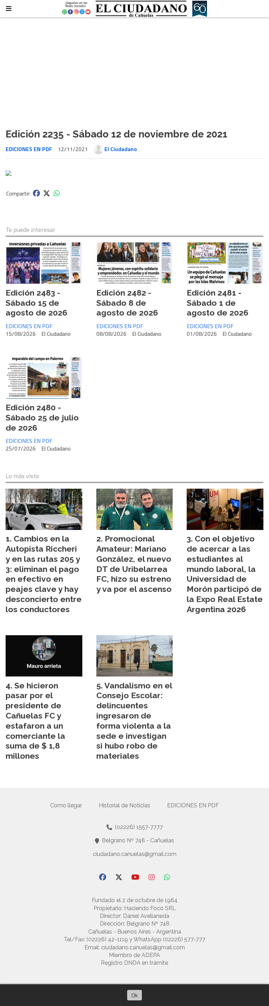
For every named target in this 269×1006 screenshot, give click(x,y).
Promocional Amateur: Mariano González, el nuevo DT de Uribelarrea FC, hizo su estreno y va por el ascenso (134, 564)
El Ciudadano (120, 149)
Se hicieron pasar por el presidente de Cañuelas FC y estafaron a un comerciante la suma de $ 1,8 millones (35, 721)
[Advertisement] (134, 70)
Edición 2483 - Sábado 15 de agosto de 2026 (36, 303)
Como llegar (66, 805)
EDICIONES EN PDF (29, 149)
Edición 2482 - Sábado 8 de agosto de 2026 (127, 303)
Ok (134, 995)
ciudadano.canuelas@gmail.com (135, 854)
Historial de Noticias (124, 805)
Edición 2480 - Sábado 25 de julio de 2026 (42, 417)
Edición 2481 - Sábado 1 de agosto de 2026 (217, 303)
